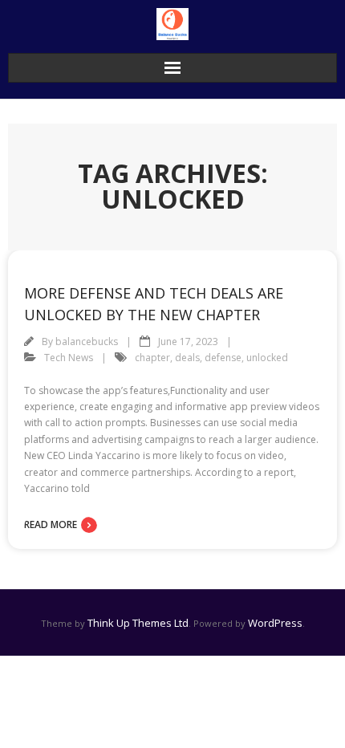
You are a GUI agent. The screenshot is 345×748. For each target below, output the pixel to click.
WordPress (275, 623)
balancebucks (86, 341)
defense (223, 357)
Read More (50, 524)
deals (187, 357)
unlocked (267, 357)
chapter (152, 357)
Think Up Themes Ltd (138, 623)
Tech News (68, 357)
